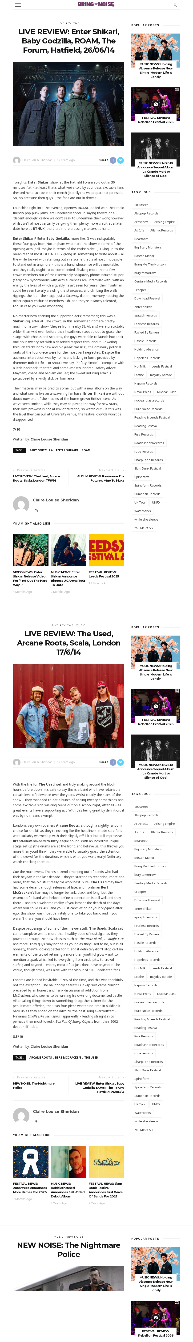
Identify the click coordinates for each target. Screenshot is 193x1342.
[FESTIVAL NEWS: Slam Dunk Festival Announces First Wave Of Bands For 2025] (106, 1161)
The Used (91, 1058)
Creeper (140, 290)
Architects (141, 222)
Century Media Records (151, 281)
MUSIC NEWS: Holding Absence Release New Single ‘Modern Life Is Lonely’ (155, 672)
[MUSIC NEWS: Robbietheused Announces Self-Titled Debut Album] (68, 1161)
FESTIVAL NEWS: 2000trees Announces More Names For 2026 (30, 1188)
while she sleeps (146, 519)
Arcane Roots (40, 1058)
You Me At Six (143, 528)
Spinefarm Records (148, 485)
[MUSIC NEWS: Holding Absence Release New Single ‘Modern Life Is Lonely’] (155, 50)
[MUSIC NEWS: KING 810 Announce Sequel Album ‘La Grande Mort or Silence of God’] (155, 149)
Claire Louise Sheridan (37, 160)
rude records (143, 451)
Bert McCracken (68, 1058)
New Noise (74, 1236)
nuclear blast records (149, 400)
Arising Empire (164, 222)
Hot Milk (140, 366)
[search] (175, 5)
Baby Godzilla (41, 450)
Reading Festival (145, 426)
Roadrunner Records (149, 443)
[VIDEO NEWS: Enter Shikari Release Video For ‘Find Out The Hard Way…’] (30, 550)
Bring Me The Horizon (150, 264)
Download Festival (147, 298)
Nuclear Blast (166, 392)
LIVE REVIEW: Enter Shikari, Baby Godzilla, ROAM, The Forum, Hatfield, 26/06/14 (99, 1087)
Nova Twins (142, 392)
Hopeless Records (147, 358)
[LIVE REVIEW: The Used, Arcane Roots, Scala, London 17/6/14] (68, 705)
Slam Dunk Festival (147, 468)
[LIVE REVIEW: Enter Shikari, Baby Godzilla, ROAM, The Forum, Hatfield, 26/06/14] (68, 103)
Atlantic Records (161, 230)
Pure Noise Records (148, 409)
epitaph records (145, 315)
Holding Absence (146, 349)
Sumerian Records (147, 494)
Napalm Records (145, 383)
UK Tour (140, 502)
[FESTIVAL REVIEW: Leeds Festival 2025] (106, 550)
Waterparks (142, 511)
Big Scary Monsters (148, 247)
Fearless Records (146, 324)
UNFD (156, 502)
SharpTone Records (148, 460)
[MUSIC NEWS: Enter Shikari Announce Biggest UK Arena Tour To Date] (68, 550)
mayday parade (161, 375)
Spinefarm (141, 477)
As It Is (139, 230)
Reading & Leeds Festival (152, 417)
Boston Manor (144, 256)
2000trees (141, 205)
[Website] (37, 510)
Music (80, 625)
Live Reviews (68, 23)
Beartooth (141, 239)
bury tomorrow (145, 273)
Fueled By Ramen (146, 332)
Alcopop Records (146, 213)
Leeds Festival (162, 366)
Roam (86, 450)
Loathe (139, 375)
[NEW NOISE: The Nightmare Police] (68, 1307)
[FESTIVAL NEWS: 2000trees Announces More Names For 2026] (30, 1161)
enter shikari (67, 450)
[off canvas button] (18, 5)
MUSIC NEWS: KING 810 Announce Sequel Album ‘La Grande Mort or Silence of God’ (155, 771)
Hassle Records (145, 341)
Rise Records (143, 434)
